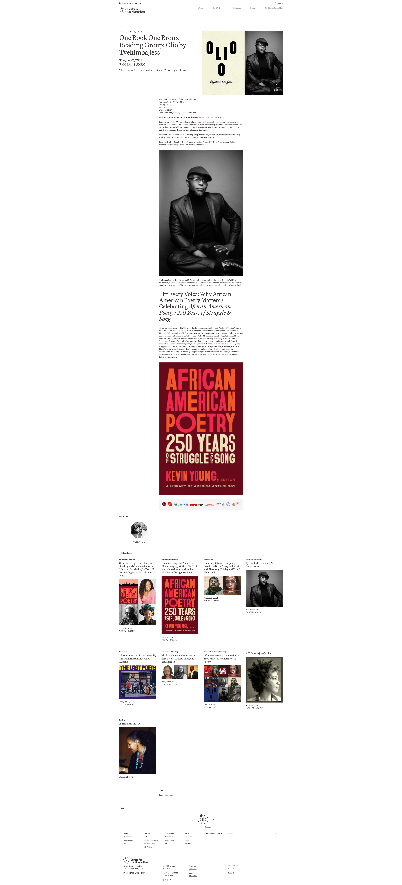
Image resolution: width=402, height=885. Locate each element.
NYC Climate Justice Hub (273, 8)
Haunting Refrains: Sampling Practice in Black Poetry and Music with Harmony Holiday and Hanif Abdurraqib (222, 567)
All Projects (217, 23)
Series (252, 14)
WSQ (233, 17)
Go (276, 834)
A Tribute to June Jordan (259, 653)
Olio (186, 127)
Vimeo (191, 873)
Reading (140, 32)
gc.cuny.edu (167, 880)
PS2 (214, 11)
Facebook (192, 866)
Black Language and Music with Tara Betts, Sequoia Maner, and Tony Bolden (178, 658)
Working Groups (219, 20)
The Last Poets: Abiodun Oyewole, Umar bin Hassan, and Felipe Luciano (137, 658)
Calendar (253, 11)
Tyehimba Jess (139, 542)
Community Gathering (128, 32)
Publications (236, 8)
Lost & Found (236, 14)
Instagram (192, 868)
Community (202, 11)
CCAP (215, 14)
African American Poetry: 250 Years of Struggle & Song (182, 351)
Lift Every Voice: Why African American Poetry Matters (207, 336)
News (200, 17)
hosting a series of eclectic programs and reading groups (217, 333)
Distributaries (237, 11)
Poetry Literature (166, 795)
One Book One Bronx (168, 134)
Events (253, 8)
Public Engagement (220, 17)
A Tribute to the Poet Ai (131, 723)
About (200, 8)
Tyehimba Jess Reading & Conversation (259, 564)
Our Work (216, 8)
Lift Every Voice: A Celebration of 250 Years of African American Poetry (221, 658)
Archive (253, 17)
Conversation (123, 559)
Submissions (255, 20)
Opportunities (203, 14)
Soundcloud (193, 875)
